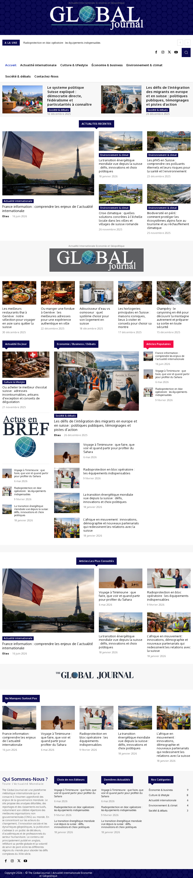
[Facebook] (156, 52)
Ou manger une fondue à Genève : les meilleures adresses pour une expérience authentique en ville (58, 316)
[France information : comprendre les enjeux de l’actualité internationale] (48, 163)
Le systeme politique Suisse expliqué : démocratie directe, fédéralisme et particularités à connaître (69, 96)
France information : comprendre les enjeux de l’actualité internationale (47, 208)
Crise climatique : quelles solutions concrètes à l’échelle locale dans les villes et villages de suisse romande (120, 218)
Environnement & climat (114, 155)
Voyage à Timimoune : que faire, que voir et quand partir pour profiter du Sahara (31, 473)
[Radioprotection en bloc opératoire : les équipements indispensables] (7, 491)
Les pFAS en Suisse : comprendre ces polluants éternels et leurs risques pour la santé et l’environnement (168, 165)
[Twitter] (169, 52)
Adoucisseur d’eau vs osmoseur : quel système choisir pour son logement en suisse (95, 316)
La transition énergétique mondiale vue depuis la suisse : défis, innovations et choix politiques (77, 42)
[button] (186, 52)
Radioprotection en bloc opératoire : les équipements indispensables (30, 491)
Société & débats (59, 110)
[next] (188, 43)
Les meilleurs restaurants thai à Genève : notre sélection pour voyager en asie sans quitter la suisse (18, 318)
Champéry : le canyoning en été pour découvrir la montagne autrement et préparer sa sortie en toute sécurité (173, 318)
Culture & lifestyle (14, 382)
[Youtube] (176, 52)
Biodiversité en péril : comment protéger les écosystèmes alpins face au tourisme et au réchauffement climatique (168, 220)
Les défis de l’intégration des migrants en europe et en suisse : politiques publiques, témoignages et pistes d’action (167, 96)
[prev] (180, 43)
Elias (5, 216)
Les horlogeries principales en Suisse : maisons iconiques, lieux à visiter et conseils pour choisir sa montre (135, 318)
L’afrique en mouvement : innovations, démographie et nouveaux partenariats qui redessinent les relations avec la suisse (111, 525)
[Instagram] (163, 52)
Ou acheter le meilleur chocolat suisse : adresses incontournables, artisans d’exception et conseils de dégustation (24, 394)
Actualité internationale (18, 201)
